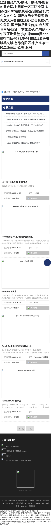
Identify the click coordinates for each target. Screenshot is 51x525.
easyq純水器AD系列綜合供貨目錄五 (17, 237)
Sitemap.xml (39, 503)
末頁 (30, 429)
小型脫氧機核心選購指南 (16, 137)
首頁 (14, 92)
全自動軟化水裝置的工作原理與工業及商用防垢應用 (26, 114)
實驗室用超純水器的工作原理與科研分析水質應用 (25, 119)
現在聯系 (34, 198)
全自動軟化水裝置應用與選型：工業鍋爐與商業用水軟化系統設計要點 (26, 125)
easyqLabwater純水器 (11, 401)
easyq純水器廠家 (9, 291)
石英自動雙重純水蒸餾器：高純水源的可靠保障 (25, 131)
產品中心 (21, 92)
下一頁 (21, 429)
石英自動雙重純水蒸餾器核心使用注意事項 (23, 143)
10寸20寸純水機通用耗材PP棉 (14, 182)
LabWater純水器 (32, 92)
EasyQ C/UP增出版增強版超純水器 (17, 346)
